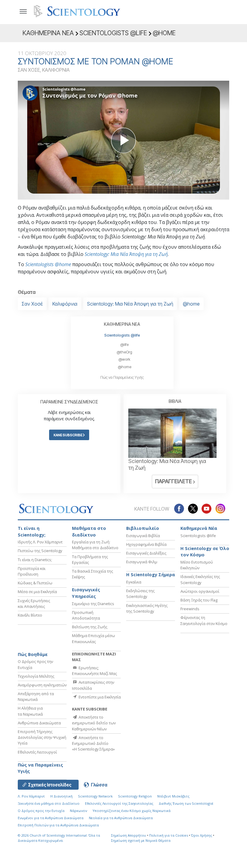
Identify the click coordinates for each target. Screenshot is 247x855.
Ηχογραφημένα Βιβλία (146, 544)
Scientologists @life (122, 335)
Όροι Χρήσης (201, 835)
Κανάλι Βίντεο (30, 615)
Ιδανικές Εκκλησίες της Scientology (200, 579)
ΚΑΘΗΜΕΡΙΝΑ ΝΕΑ (122, 324)
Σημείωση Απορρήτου (128, 835)
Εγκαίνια (133, 582)
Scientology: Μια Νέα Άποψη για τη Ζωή (126, 254)
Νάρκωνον (78, 810)
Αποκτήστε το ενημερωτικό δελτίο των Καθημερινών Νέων (94, 722)
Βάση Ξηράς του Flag (198, 600)
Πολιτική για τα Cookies (168, 835)
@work (124, 359)
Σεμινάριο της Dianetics (93, 603)
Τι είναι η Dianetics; (35, 559)
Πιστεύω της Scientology (40, 550)
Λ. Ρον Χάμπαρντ (31, 796)
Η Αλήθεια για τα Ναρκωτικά (30, 711)
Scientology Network (95, 796)
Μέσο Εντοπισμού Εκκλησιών (196, 565)
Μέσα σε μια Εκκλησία (37, 591)
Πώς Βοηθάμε (33, 654)
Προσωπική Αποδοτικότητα (86, 615)
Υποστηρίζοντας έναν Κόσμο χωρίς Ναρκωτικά (131, 810)
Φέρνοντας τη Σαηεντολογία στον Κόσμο (203, 620)
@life (124, 344)
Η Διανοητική (61, 796)
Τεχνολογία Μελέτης (36, 676)
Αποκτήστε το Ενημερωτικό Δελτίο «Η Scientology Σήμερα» (93, 743)
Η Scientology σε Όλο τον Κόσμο (204, 552)
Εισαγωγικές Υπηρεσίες (86, 593)
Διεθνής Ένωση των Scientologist (186, 803)
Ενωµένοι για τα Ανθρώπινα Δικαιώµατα (50, 818)
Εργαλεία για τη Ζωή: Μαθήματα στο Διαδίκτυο (95, 544)
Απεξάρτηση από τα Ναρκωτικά (36, 696)
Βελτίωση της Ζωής (89, 627)
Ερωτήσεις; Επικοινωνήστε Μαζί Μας (94, 670)
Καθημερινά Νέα (198, 528)
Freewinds (189, 608)
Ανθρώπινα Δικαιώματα (39, 723)
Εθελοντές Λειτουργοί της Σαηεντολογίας (119, 803)
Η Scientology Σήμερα (150, 574)
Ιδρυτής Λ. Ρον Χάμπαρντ (40, 542)
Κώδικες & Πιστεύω (35, 583)
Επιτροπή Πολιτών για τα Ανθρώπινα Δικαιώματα (58, 825)
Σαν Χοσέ (32, 304)
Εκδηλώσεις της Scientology (140, 593)
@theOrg (124, 352)
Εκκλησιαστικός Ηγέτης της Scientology (146, 608)
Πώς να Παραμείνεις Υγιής (122, 377)
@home (191, 304)
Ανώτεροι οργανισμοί (199, 591)
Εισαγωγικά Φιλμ (141, 561)
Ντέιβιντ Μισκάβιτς (173, 796)
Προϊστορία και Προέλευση (31, 571)
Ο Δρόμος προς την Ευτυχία (41, 810)
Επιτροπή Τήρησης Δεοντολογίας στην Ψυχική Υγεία (42, 737)
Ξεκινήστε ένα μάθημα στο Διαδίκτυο (49, 803)
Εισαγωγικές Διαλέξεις (146, 553)
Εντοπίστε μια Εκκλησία (99, 697)
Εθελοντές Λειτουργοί (37, 752)
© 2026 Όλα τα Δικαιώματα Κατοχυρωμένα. (59, 838)
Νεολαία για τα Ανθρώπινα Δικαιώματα (121, 818)
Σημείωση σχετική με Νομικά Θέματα (140, 840)
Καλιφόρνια (64, 304)
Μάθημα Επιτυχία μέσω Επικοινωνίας (93, 638)
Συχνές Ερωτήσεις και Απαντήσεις (34, 603)
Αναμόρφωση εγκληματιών (42, 685)
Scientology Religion (135, 796)
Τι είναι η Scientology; (31, 531)
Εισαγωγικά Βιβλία (143, 535)
